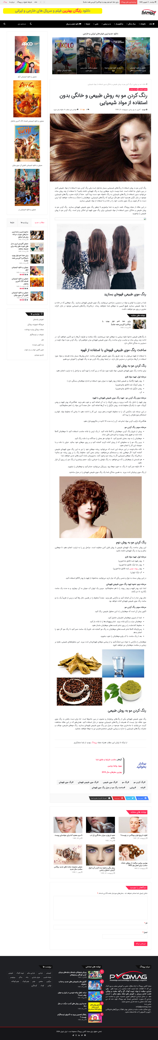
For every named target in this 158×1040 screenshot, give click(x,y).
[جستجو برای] (4, 24)
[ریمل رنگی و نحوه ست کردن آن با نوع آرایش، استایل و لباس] (100, 855)
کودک (42, 985)
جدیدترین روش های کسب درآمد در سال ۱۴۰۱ (72, 1005)
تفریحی (10, 973)
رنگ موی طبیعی (109, 782)
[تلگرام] (73, 1035)
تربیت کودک (20, 973)
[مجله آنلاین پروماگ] (148, 12)
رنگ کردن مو (139, 782)
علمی (96, 24)
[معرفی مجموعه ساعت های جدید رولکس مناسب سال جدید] (68, 854)
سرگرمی (48, 981)
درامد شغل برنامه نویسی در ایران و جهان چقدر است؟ (72, 994)
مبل (42, 339)
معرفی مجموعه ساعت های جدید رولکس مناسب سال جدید (68, 868)
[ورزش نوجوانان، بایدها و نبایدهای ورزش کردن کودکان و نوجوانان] (95, 975)
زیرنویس (12, 977)
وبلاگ (5, 2)
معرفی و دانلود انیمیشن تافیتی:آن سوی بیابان (27, 165)
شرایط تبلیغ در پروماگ (24, 2)
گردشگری (34, 985)
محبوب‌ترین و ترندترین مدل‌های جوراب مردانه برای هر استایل (20, 234)
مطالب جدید (39, 222)
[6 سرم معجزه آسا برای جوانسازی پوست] (68, 825)
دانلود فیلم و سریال (72, 24)
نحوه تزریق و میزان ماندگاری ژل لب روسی (102, 836)
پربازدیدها (24, 222)
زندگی (20, 977)
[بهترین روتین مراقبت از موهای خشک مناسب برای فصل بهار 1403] (133, 852)
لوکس (49, 985)
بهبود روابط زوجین (115, 765)
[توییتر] (81, 1035)
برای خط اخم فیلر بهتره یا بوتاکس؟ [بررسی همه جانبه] (20, 258)
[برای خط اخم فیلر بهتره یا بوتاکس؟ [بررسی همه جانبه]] (139, 324)
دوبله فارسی (47, 977)
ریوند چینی (133, 568)
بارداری (40, 973)
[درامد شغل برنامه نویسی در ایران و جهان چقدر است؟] (95, 996)
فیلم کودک (25, 981)
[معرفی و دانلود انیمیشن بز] (27, 188)
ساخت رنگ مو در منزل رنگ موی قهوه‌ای (108, 787)
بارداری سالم (31, 973)
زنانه (142, 787)
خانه (35, 2)
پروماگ (94, 742)
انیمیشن (132, 41)
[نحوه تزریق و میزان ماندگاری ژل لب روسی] (100, 825)
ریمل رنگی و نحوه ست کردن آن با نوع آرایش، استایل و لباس (102, 869)
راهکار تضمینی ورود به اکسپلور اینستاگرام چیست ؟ (72, 1016)
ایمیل (145, 932)
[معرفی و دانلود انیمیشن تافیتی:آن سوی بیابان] (27, 143)
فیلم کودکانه (15, 981)
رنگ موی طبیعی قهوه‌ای (87, 782)
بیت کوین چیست (38, 344)
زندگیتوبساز (119, 24)
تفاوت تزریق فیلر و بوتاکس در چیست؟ (134, 835)
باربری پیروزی (39, 355)
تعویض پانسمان (38, 319)
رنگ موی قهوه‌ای (65, 782)
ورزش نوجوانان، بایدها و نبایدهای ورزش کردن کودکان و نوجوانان (72, 973)
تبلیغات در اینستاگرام (37, 334)
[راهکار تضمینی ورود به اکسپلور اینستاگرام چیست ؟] (95, 1018)
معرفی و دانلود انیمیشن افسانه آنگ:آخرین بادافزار (27, 121)
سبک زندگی (132, 24)
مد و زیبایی (107, 24)
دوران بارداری (36, 977)
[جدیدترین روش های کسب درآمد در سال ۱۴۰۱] (95, 1007)
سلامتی (41, 981)
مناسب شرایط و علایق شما (106, 759)
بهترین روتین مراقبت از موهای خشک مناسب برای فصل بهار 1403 (134, 864)
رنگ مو (125, 782)
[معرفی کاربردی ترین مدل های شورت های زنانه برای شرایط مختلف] (37, 247)
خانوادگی (58, 41)
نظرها (12, 222)
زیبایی (132, 787)
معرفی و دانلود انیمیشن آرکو (109, 2)
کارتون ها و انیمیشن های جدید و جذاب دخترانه (72, 983)
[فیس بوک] (84, 1035)
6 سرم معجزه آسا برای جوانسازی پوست (68, 835)
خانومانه (143, 24)
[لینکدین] (79, 1035)
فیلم (33, 981)
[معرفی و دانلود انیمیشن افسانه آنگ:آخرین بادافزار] (27, 99)
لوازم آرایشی (143, 89)
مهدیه (144, 109)
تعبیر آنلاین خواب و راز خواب (34, 350)
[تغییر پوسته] (31, 24)
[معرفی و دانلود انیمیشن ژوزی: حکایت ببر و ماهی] (138, 55)
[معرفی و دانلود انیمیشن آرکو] (27, 55)
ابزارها (88, 24)
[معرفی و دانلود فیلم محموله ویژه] (113, 55)
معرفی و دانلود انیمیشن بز (27, 209)
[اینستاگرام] (76, 1035)
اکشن (107, 41)
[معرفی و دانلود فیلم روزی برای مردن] (89, 55)
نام (145, 923)
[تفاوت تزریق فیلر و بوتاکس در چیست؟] (133, 825)
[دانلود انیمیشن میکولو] (64, 55)
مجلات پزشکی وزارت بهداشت (34, 329)
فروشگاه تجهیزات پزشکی (36, 324)
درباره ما (11, 2)
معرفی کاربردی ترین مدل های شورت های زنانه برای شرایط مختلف (19, 246)
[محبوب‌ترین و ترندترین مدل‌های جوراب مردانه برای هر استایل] (37, 235)
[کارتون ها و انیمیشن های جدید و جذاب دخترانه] (95, 985)
